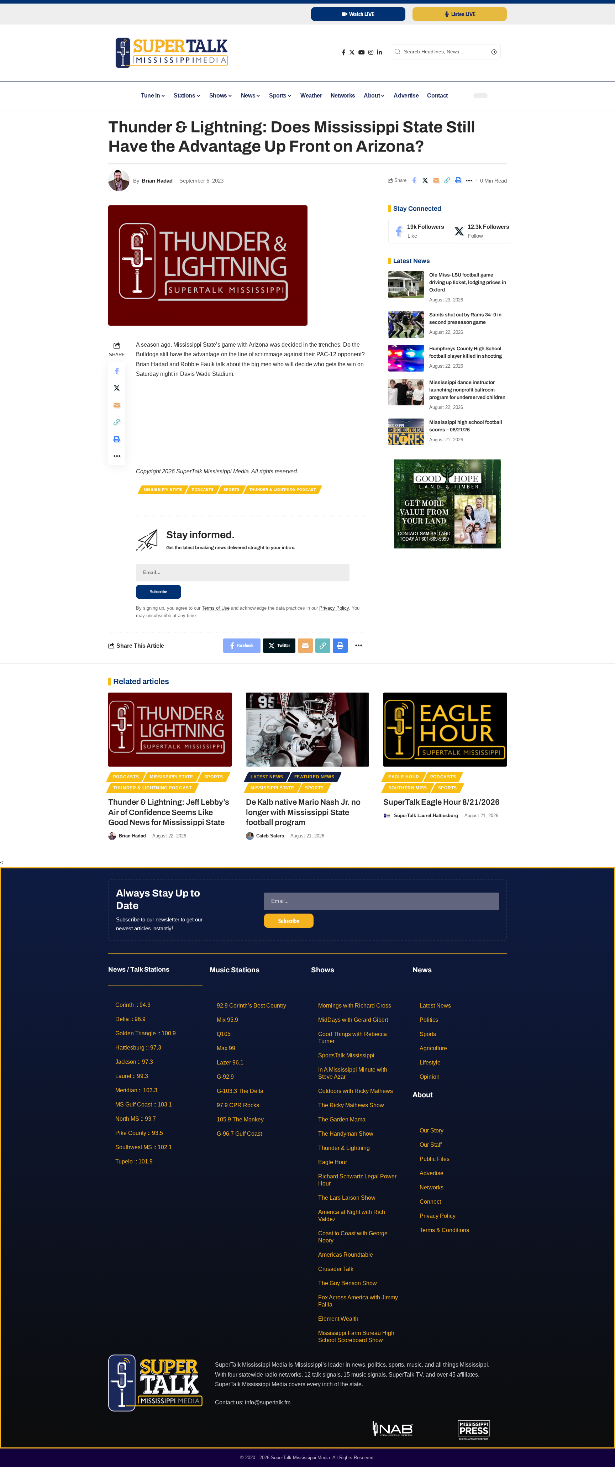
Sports (232, 489)
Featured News (314, 777)
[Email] (436, 180)
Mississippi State (163, 489)
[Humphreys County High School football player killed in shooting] (406, 358)
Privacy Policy (334, 608)
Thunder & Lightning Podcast (282, 489)
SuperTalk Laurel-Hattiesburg (426, 815)
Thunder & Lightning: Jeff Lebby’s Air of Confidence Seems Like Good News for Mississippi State (168, 812)
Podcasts (203, 489)
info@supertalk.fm (267, 1402)
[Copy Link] (447, 180)
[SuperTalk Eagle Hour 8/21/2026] (445, 730)
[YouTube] (362, 52)
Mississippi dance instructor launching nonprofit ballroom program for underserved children (467, 390)
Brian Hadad (157, 181)
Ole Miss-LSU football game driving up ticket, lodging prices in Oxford (467, 282)
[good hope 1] (447, 503)
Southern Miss (407, 788)
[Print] (458, 180)
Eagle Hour (403, 777)
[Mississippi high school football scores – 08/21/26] (406, 432)
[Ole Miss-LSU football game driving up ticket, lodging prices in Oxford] (406, 284)
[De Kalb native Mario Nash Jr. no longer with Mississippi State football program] (307, 730)
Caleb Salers (270, 835)
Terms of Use (216, 608)
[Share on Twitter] (425, 180)
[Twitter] (352, 52)
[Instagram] (371, 52)
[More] (469, 180)
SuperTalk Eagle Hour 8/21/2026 (441, 802)
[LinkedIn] (379, 52)
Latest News (267, 777)
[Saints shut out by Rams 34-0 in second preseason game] (406, 324)
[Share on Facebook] (414, 180)
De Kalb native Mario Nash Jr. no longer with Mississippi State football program (303, 812)
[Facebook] (343, 52)
